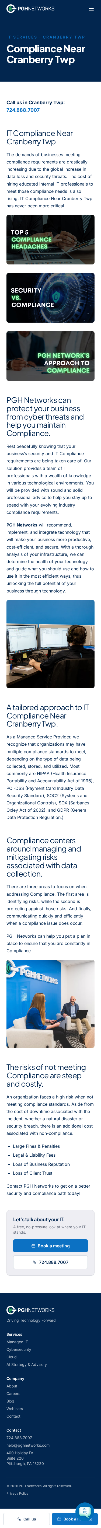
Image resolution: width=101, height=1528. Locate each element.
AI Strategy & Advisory (26, 1364)
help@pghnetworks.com (28, 1445)
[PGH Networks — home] (30, 8)
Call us (29, 1519)
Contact (13, 1416)
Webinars (14, 1408)
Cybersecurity (18, 1349)
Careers (13, 1393)
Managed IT (17, 1341)
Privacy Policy (17, 1493)
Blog (10, 1401)
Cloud (11, 1357)
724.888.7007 (23, 110)
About (11, 1386)
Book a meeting (54, 1245)
